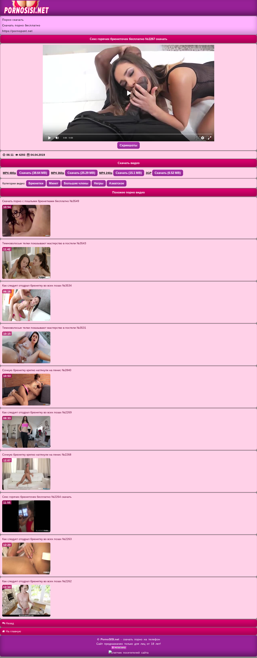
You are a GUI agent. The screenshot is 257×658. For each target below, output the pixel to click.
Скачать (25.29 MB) (81, 173)
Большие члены (76, 183)
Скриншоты (128, 145)
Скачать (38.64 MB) (33, 173)
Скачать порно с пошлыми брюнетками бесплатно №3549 (40, 201)
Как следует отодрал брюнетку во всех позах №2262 (37, 581)
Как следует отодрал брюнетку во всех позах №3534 (37, 285)
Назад (9, 623)
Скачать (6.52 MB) (168, 173)
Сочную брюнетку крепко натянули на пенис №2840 (36, 370)
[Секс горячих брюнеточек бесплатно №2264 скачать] (26, 531)
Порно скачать (13, 19)
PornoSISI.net (110, 639)
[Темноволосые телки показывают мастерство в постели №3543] (26, 277)
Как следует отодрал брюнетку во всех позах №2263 (37, 539)
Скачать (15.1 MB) (129, 173)
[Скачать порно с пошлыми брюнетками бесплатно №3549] (26, 235)
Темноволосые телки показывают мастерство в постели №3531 (44, 327)
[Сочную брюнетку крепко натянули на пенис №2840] (26, 404)
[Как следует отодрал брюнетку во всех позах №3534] (26, 320)
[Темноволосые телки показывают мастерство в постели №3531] (26, 362)
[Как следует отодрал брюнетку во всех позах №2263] (26, 573)
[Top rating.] (119, 648)
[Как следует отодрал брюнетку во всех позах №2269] (26, 446)
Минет (53, 183)
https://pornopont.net (17, 31)
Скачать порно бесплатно (21, 25)
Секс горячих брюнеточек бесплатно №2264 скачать (36, 496)
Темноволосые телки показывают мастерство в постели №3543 (44, 243)
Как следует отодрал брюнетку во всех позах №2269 (37, 412)
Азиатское (116, 183)
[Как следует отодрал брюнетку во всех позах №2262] (26, 615)
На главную (13, 631)
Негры (98, 183)
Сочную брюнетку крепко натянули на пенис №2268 (36, 454)
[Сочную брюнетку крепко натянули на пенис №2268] (26, 489)
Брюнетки (36, 183)
